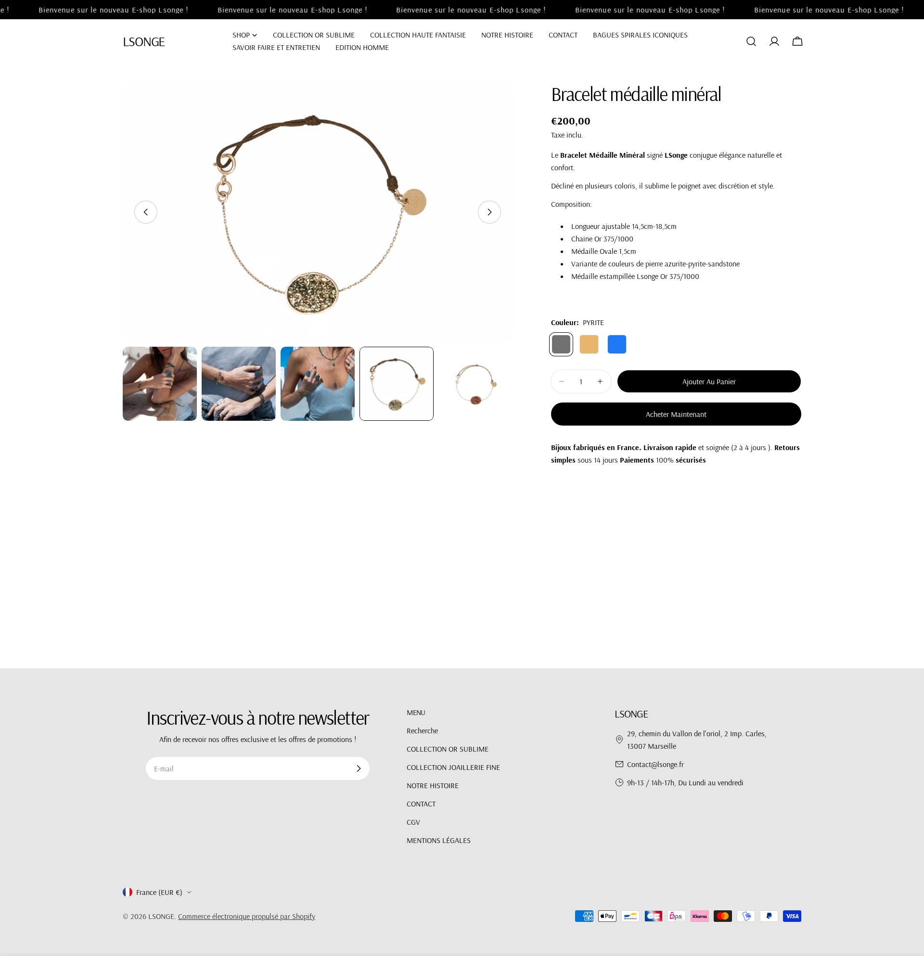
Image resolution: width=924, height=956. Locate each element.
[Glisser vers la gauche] (145, 212)
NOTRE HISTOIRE (433, 785)
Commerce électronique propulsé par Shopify (246, 916)
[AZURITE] (617, 344)
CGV (413, 822)
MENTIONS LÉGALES (439, 840)
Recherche (422, 730)
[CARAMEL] (589, 344)
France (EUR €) (159, 892)
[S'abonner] (358, 768)
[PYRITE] (561, 344)
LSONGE (144, 41)
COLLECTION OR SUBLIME (447, 749)
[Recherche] (751, 41)
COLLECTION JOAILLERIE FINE (453, 767)
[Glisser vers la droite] (489, 212)
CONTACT (421, 803)
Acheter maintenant (676, 414)
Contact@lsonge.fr (655, 764)
